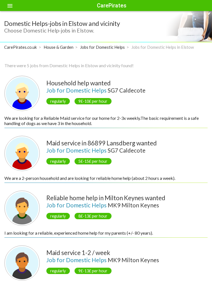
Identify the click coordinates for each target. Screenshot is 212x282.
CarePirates (111, 5)
